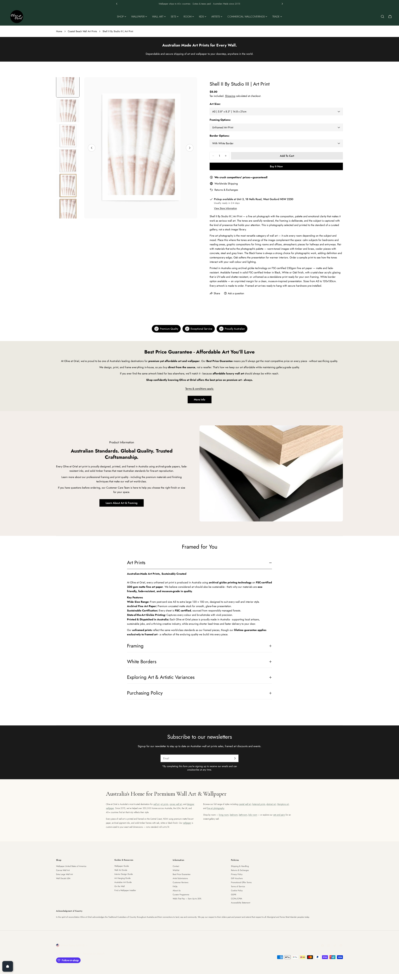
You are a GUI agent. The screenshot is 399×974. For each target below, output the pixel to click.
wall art (156, 804)
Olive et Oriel (73, 953)
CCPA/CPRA (236, 898)
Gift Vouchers (237, 878)
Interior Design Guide (123, 874)
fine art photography (215, 808)
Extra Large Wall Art (64, 874)
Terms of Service (238, 886)
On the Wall (119, 886)
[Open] (7, 966)
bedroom (234, 814)
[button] (116, 3)
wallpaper (187, 822)
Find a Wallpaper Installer (125, 890)
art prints (164, 804)
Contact (176, 866)
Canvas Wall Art (63, 870)
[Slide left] (91, 148)
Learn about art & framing (121, 503)
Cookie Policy (237, 890)
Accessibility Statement (240, 902)
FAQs (175, 886)
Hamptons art (283, 804)
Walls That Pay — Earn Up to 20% (187, 898)
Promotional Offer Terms (241, 882)
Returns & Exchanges (226, 190)
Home (59, 31)
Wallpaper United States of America (71, 866)
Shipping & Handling (240, 866)
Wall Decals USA (63, 878)
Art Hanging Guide (122, 878)
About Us (176, 890)
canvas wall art (176, 804)
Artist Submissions (180, 878)
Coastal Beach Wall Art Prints (82, 31)
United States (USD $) (72, 945)
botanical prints (258, 804)
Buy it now (276, 166)
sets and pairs (279, 814)
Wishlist (176, 870)
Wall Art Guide (120, 870)
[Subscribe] (235, 758)
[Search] (382, 16)
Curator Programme (181, 894)
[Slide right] (189, 148)
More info (199, 399)
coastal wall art (245, 804)
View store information (225, 208)
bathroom (243, 814)
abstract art (271, 804)
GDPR (233, 894)
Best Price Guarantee (181, 874)
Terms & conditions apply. (199, 388)
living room (224, 814)
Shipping (230, 96)
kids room (252, 814)
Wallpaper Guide (121, 866)
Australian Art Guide (123, 882)
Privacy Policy (237, 874)
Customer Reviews (180, 882)
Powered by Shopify (94, 953)
